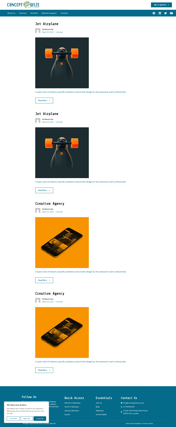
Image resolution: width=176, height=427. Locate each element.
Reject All (27, 418)
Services (22, 13)
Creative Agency (49, 204)
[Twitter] (165, 13)
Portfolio (34, 13)
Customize (13, 418)
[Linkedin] (159, 13)
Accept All (39, 418)
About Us (11, 13)
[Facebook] (154, 13)
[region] (26, 412)
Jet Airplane (46, 24)
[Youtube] (171, 13)
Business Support (49, 13)
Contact (64, 13)
